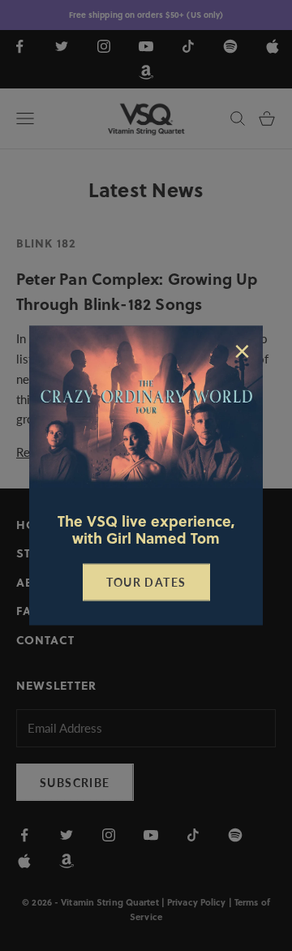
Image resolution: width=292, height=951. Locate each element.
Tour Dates (146, 582)
